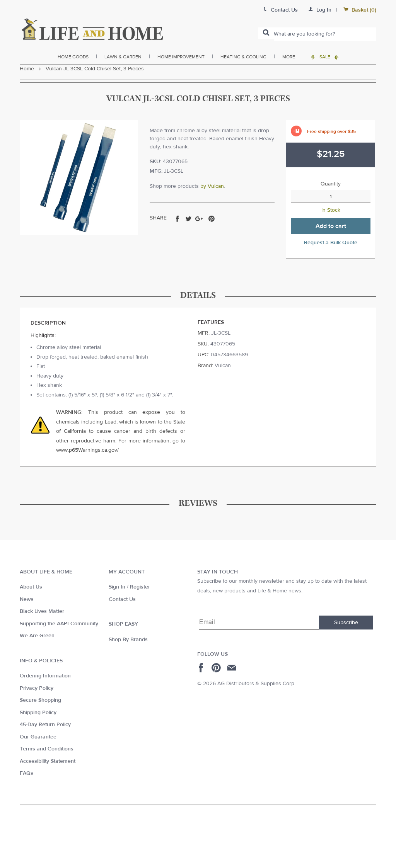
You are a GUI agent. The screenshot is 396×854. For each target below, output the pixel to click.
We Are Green (37, 635)
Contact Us (122, 599)
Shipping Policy (38, 712)
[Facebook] (202, 667)
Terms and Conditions (46, 748)
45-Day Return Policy (45, 724)
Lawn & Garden (123, 57)
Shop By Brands (128, 639)
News (27, 599)
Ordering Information (45, 675)
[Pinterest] (217, 667)
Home (27, 68)
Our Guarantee (38, 736)
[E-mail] (232, 667)
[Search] (266, 33)
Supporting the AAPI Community (59, 623)
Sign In (117, 587)
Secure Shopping (40, 700)
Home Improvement (181, 57)
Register (140, 587)
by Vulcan (212, 186)
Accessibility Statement (47, 761)
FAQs (26, 773)
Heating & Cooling (243, 57)
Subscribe (346, 622)
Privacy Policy (36, 688)
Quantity (331, 184)
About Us (31, 587)
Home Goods (73, 57)
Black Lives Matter (42, 611)
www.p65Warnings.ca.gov (86, 450)
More (288, 57)
